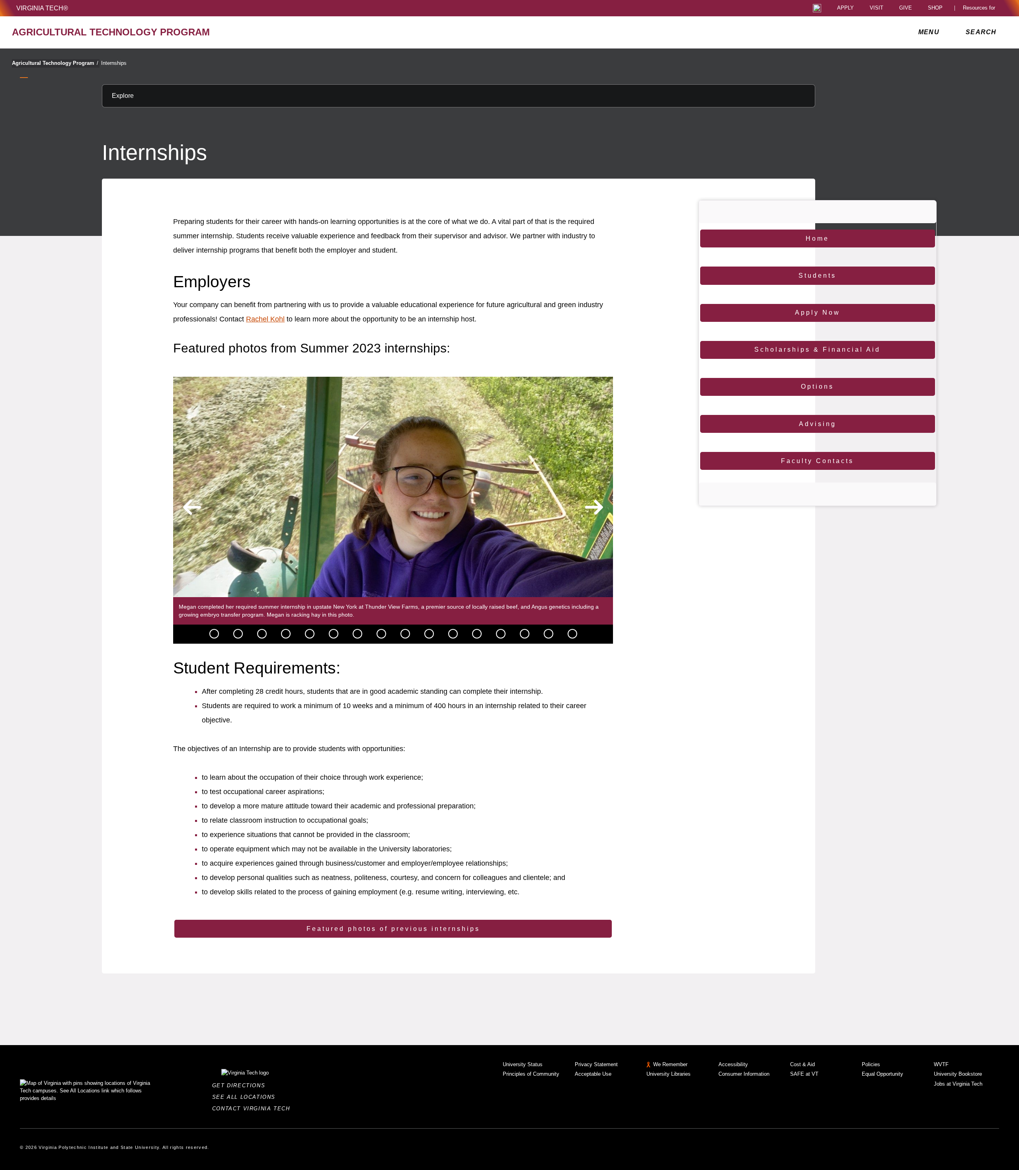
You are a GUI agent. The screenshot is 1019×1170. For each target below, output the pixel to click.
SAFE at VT (804, 1074)
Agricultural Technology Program (55, 63)
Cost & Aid (802, 1064)
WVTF (941, 1064)
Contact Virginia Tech (253, 1109)
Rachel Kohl (265, 319)
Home (817, 238)
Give (905, 8)
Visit (876, 8)
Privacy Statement (596, 1064)
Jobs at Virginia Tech (958, 1084)
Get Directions (241, 1085)
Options (817, 386)
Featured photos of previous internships (393, 928)
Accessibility (733, 1064)
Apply (845, 8)
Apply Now (817, 312)
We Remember (670, 1064)
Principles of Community (531, 1074)
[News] (214, 633)
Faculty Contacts (817, 460)
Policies (871, 1064)
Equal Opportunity (882, 1074)
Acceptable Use (593, 1074)
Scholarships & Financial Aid (817, 349)
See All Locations (246, 1097)
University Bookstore (958, 1074)
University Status (523, 1064)
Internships (114, 63)
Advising (817, 423)
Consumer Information (743, 1074)
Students (817, 275)
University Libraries (668, 1074)
